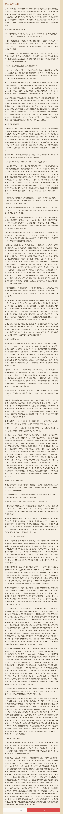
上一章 (9, 810)
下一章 (43, 810)
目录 (21, 810)
